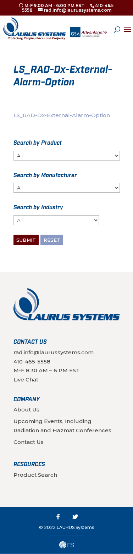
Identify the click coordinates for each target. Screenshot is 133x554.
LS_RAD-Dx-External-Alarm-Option (61, 115)
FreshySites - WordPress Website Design (66, 544)
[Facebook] (58, 516)
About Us (26, 409)
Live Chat (25, 379)
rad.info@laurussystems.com (53, 352)
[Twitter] (75, 516)
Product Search (35, 474)
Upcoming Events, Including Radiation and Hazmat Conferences (62, 426)
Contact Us (28, 442)
